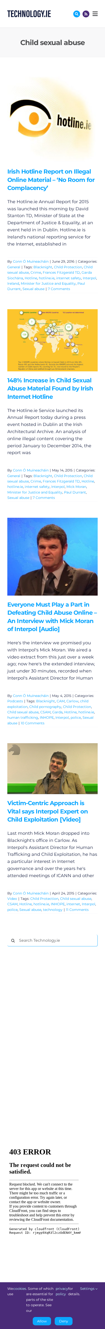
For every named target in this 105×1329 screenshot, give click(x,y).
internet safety (68, 278)
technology (53, 909)
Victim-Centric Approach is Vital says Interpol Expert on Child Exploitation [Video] (45, 769)
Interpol (89, 278)
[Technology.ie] (29, 12)
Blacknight (42, 267)
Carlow (72, 701)
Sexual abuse (33, 289)
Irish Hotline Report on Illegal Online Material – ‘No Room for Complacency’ (45, 117)
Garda (57, 712)
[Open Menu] (94, 13)
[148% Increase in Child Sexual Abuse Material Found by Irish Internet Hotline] (52, 340)
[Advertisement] (44, 1024)
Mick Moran (76, 486)
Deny (63, 1321)
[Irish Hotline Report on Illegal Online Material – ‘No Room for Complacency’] (52, 117)
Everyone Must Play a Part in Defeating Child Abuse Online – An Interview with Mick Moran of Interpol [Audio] (45, 556)
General (13, 267)
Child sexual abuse (23, 712)
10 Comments (32, 723)
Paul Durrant (75, 492)
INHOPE (47, 717)
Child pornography (45, 707)
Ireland (13, 283)
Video (12, 898)
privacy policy (62, 1291)
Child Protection (68, 267)
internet (73, 904)
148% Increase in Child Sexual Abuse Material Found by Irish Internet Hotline (45, 340)
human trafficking (22, 717)
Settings (87, 1288)
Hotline (31, 278)
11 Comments (77, 909)
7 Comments (59, 289)
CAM (61, 701)
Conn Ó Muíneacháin (31, 261)
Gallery (59, 117)
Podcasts (15, 701)
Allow (42, 1321)
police (76, 717)
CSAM (45, 712)
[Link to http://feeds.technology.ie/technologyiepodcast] (86, 14)
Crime (36, 272)
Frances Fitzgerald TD (61, 272)
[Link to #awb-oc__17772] (76, 14)
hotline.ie (46, 278)
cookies (19, 1288)
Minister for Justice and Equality (48, 283)
